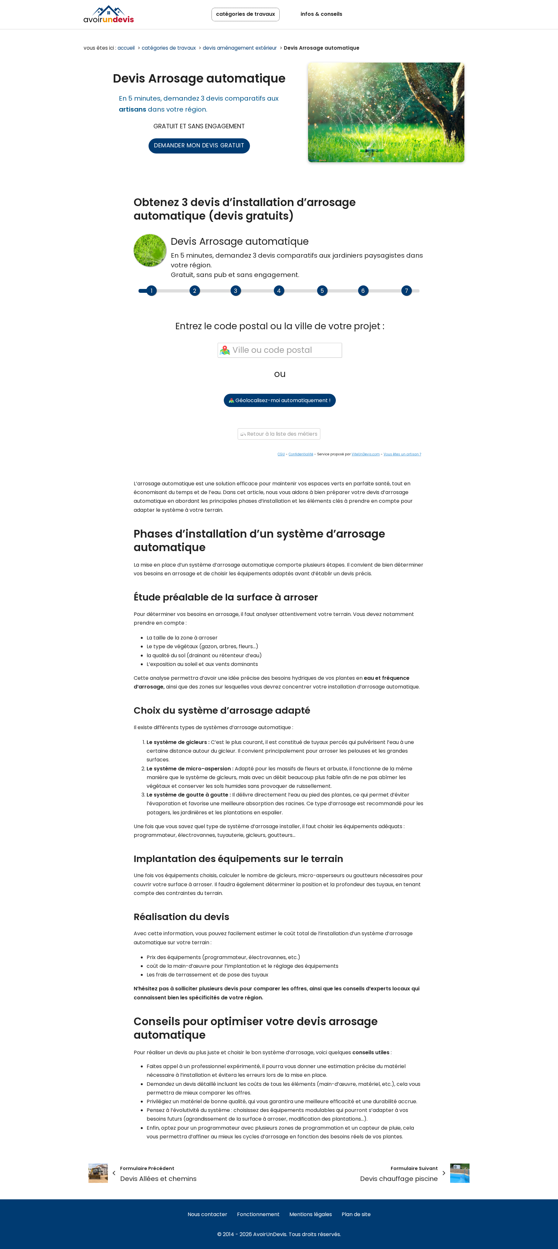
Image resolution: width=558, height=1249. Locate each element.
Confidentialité (301, 454)
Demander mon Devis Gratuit (199, 145)
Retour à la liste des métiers (281, 434)
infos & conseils (321, 14)
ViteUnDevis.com (366, 454)
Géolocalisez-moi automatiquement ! (282, 400)
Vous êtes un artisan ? (402, 454)
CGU (281, 454)
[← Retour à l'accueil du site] (109, 13)
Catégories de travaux (245, 14)
